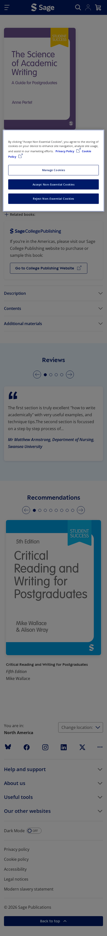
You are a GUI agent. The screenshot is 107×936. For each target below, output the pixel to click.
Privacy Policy (65, 151)
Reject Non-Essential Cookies (53, 199)
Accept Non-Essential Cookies (54, 184)
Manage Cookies (53, 170)
